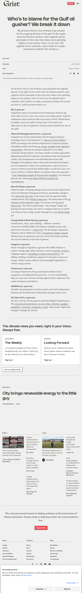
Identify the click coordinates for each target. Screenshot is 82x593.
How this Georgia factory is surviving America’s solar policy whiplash (32, 463)
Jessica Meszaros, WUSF (10, 459)
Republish (53, 556)
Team (28, 548)
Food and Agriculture (9, 559)
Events (52, 548)
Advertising (54, 553)
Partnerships (30, 556)
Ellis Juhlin (30, 452)
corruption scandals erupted (55, 233)
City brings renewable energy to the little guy (39, 395)
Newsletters (54, 545)
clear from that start (24, 196)
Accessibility (54, 559)
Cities (18, 404)
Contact (29, 551)
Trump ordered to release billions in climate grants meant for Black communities (73, 485)
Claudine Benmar (8, 404)
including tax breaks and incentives (44, 254)
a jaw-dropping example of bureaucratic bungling (34, 175)
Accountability (7, 553)
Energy (4, 545)
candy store (38, 230)
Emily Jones (30, 471)
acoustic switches (61, 251)
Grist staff (5, 58)
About (28, 545)
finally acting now (38, 199)
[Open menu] (78, 3)
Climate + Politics (74, 68)
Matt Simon (70, 475)
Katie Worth (6, 461)
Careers (29, 553)
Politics (5, 548)
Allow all (67, 589)
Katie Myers (50, 460)
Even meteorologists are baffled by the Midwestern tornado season (72, 463)
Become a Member (56, 551)
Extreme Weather (8, 556)
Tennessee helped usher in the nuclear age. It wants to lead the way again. (52, 453)
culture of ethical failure (54, 140)
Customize (39, 589)
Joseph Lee (70, 452)
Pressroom (30, 559)
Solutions (5, 551)
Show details (71, 583)
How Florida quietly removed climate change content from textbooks (11, 453)
